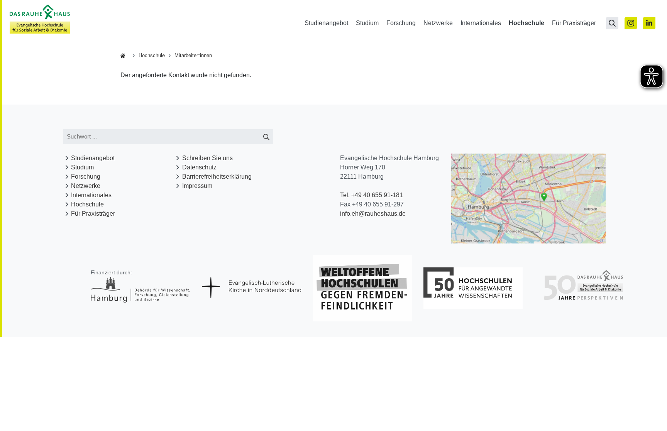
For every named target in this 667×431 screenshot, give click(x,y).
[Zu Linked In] (649, 23)
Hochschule (526, 23)
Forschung (401, 23)
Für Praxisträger (574, 23)
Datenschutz (199, 167)
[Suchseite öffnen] (612, 23)
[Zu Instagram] (631, 23)
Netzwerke (438, 23)
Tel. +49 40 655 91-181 (371, 195)
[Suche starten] (266, 136)
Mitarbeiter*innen (193, 55)
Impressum (197, 186)
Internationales (480, 23)
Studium (367, 23)
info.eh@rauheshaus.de (373, 213)
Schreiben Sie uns (207, 158)
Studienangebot (326, 23)
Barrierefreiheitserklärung (217, 176)
